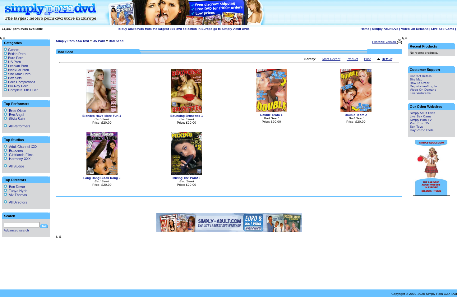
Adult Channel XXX (22, 146)
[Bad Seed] (379, 59)
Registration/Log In (423, 86)
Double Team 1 (271, 115)
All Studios (16, 166)
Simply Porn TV (421, 119)
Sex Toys (416, 126)
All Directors (17, 202)
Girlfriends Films (20, 155)
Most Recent (331, 59)
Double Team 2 (356, 115)
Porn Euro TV (419, 123)
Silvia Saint (16, 119)
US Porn (99, 41)
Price (367, 59)
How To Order (419, 83)
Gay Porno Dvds (421, 130)
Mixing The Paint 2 (187, 178)
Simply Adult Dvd (385, 28)
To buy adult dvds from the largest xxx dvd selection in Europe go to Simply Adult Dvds (183, 28)
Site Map (416, 79)
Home (365, 28)
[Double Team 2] (356, 111)
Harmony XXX (18, 159)
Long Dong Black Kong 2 (102, 178)
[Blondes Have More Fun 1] (102, 112)
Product (352, 59)
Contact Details (421, 76)
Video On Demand (414, 28)
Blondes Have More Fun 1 (101, 115)
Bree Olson (16, 110)
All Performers (18, 126)
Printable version (384, 41)
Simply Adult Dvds (422, 113)
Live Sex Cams (442, 28)
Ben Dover (16, 187)
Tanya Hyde (17, 191)
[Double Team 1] (271, 111)
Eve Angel (15, 115)
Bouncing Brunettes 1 (186, 115)
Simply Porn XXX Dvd (72, 41)
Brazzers (15, 151)
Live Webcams (420, 93)
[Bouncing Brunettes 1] (186, 112)
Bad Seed (116, 41)
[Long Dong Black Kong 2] (102, 174)
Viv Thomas (17, 195)
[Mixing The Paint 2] (186, 174)
